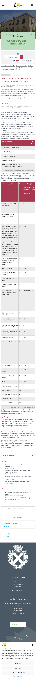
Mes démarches (21, 35)
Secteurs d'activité (21, 66)
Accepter (18, 663)
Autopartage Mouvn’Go (11, 523)
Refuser (18, 668)
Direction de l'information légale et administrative (13, 509)
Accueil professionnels (8, 66)
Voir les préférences (18, 673)
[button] (33, 645)
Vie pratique (12, 35)
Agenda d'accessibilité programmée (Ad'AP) (17, 481)
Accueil (5, 35)
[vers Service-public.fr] (23, 61)
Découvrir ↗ (6, 526)
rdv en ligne (7, 534)
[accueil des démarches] (18, 53)
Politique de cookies (17, 676)
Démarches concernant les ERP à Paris (16, 498)
